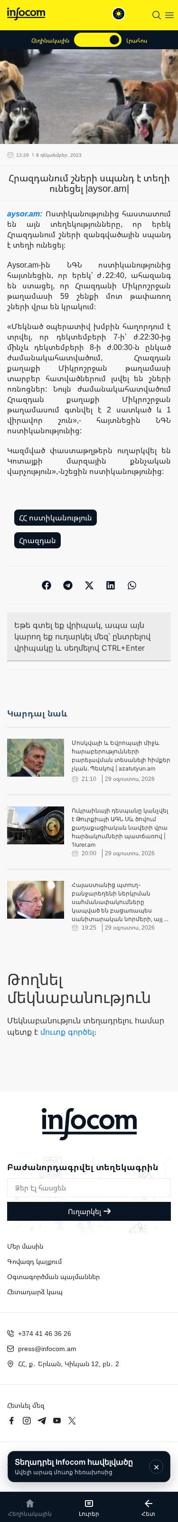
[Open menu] (169, 15)
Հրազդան (37, 540)
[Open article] (35, 758)
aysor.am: (26, 213)
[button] (46, 585)
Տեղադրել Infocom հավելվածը (74, 1466)
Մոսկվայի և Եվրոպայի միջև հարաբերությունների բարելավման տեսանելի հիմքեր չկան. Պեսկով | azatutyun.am (121, 755)
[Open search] (156, 15)
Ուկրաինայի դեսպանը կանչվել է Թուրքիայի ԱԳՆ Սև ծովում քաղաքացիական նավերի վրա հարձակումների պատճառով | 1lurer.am (120, 827)
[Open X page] (72, 1420)
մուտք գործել (67, 1032)
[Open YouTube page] (57, 1420)
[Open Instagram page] (26, 1420)
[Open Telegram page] (41, 1420)
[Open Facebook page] (11, 1420)
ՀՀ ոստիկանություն (55, 517)
